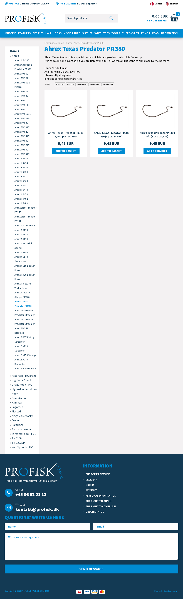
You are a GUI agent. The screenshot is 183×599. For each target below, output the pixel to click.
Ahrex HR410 (21, 158)
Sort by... (48, 84)
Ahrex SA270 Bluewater (21, 362)
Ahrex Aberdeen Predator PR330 (23, 67)
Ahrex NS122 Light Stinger (23, 245)
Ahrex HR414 (21, 163)
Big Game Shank (22, 380)
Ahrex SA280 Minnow (25, 368)
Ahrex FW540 (21, 131)
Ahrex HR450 (21, 194)
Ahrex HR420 (21, 167)
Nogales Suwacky (22, 416)
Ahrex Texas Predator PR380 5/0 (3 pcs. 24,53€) (157, 134)
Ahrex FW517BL (22, 113)
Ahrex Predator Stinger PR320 (22, 295)
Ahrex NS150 (21, 252)
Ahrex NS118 (21, 239)
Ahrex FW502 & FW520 (22, 85)
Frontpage (50, 42)
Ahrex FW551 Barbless (21, 330)
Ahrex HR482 (21, 198)
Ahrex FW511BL (22, 105)
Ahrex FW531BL (22, 127)
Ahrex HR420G (21, 60)
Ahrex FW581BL (22, 154)
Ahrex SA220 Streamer (21, 348)
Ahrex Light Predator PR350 (25, 210)
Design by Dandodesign (165, 591)
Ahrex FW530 (21, 122)
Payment (91, 490)
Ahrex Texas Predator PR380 (22, 304)
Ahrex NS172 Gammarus (21, 259)
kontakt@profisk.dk (37, 509)
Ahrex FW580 (21, 149)
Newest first (95, 84)
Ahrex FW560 (21, 140)
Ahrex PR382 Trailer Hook (24, 277)
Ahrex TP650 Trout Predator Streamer (24, 321)
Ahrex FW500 (21, 73)
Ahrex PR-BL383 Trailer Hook (22, 286)
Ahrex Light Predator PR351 (25, 219)
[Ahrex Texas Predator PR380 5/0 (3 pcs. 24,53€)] (157, 110)
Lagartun (17, 407)
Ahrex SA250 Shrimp (25, 355)
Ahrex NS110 (21, 230)
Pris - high (60, 84)
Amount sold (108, 84)
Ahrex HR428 (21, 172)
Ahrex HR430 (21, 180)
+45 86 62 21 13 (30, 494)
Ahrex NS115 (21, 234)
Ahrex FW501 (21, 78)
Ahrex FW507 (21, 96)
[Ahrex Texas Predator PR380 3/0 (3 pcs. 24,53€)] (111, 110)
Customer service (97, 474)
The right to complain (100, 506)
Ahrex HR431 (21, 185)
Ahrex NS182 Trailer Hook (24, 268)
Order (89, 485)
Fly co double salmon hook (25, 391)
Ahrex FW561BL (22, 145)
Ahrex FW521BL (22, 118)
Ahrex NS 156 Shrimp (25, 225)
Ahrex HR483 (21, 203)
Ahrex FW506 (21, 91)
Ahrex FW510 (21, 100)
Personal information (100, 495)
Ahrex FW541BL (22, 136)
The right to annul (98, 501)
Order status (94, 511)
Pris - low (70, 84)
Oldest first (82, 84)
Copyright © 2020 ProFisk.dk (18, 591)
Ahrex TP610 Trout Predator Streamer (24, 312)
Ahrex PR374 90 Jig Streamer (24, 339)
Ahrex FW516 (21, 109)
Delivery (91, 479)
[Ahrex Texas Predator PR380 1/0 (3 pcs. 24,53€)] (65, 110)
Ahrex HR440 (21, 189)
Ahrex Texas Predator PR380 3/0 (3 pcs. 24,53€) (111, 134)
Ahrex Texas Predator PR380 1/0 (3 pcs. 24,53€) (65, 134)
